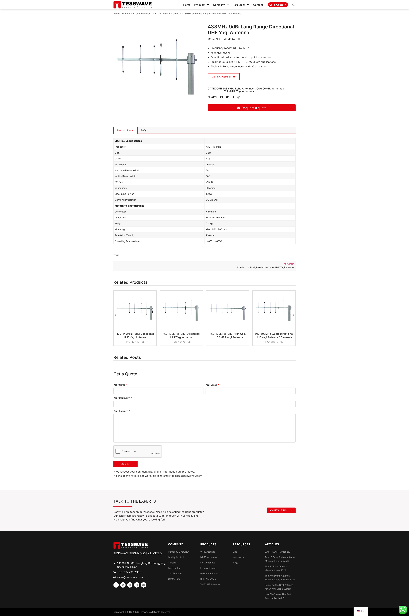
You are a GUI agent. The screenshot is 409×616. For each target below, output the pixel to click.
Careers (172, 562)
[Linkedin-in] (129, 585)
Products (199, 4)
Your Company (121, 398)
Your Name (119, 385)
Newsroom (238, 557)
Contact (258, 4)
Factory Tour (174, 568)
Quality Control (176, 557)
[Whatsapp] (136, 585)
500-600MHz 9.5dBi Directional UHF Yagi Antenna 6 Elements (274, 335)
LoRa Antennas (142, 13)
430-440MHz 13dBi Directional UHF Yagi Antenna (135, 335)
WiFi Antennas (207, 551)
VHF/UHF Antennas (210, 584)
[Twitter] (123, 585)
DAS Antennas (207, 562)
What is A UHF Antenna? (277, 551)
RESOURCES (241, 544)
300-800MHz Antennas (269, 88)
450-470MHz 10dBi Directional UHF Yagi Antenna (181, 335)
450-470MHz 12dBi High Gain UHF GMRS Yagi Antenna (228, 335)
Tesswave (144, 612)
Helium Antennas (209, 573)
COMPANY (175, 544)
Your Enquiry (120, 411)
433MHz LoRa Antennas (166, 13)
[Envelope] (143, 585)
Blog (235, 551)
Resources (239, 4)
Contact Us (174, 579)
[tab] (125, 130)
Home (186, 4)
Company (219, 4)
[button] (293, 5)
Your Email (211, 385)
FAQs (235, 562)
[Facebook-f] (116, 585)
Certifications (175, 573)
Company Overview (178, 551)
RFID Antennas (208, 579)
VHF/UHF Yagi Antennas (239, 91)
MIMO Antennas (208, 557)
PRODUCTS (208, 544)
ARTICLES (272, 544)
